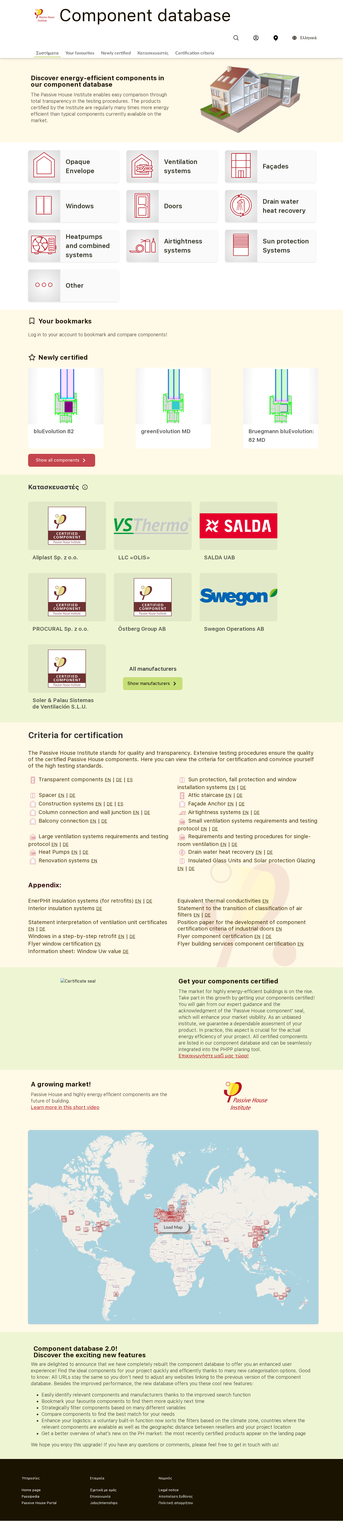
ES (130, 779)
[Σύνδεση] (256, 38)
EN (108, 779)
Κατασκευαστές (153, 52)
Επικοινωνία (100, 1496)
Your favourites (79, 52)
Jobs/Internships (104, 1503)
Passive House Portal (39, 1503)
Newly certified (116, 52)
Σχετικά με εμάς (103, 1490)
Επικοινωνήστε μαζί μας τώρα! (213, 1056)
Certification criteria (194, 52)
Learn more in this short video (65, 1107)
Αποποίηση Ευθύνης (176, 1496)
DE (119, 779)
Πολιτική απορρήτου (176, 1503)
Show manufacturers (148, 683)
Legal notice (169, 1490)
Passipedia (30, 1496)
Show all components (57, 460)
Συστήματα (47, 52)
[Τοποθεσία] (276, 38)
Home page (31, 1490)
